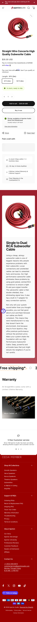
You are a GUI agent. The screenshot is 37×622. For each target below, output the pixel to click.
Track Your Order (10, 509)
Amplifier (7, 488)
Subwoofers (8, 482)
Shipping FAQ (9, 506)
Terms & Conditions (11, 522)
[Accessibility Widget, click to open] (3, 311)
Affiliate (6, 552)
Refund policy (9, 610)
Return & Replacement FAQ (13, 503)
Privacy (6, 519)
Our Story (7, 534)
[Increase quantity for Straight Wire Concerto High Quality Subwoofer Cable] (12, 96)
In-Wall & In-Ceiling (10, 485)
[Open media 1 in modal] (31, 16)
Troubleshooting (9, 516)
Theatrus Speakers (10, 479)
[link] (12, 568)
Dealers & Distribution (11, 549)
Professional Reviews (11, 543)
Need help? (31, 133)
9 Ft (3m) (7, 81)
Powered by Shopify (26, 607)
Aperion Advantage (11, 537)
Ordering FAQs (9, 500)
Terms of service (27, 610)
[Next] (34, 2)
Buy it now (18, 110)
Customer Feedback (11, 546)
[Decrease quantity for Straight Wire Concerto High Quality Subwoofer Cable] (4, 96)
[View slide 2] (18, 449)
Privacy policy (17, 610)
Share (7, 133)
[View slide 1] (16, 449)
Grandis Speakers (10, 470)
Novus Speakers (10, 476)
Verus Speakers (9, 473)
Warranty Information (11, 513)
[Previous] (3, 2)
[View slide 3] (21, 449)
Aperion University (10, 540)
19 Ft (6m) (20, 81)
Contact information (18, 613)
